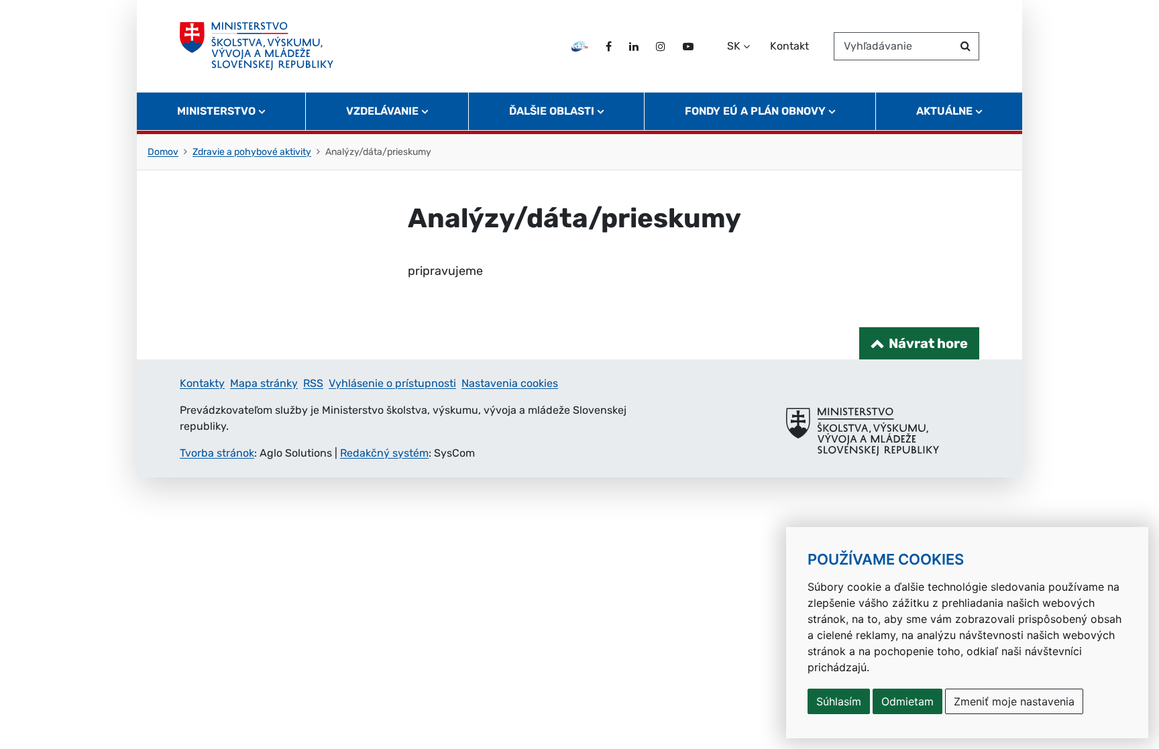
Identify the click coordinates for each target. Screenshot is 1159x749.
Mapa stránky (264, 383)
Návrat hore (928, 343)
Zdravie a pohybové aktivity (251, 152)
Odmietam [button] (907, 701)
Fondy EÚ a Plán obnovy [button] (755, 111)
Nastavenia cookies (509, 383)
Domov (163, 152)
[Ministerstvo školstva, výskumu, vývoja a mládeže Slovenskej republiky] (256, 46)
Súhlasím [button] (838, 701)
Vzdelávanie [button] (382, 111)
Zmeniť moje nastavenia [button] (1014, 701)
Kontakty (202, 383)
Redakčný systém (384, 453)
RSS (313, 383)
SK (733, 46)
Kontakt (789, 46)
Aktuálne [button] (944, 111)
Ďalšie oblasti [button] (551, 111)
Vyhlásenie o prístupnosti (392, 383)
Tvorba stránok (217, 453)
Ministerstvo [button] (216, 111)
